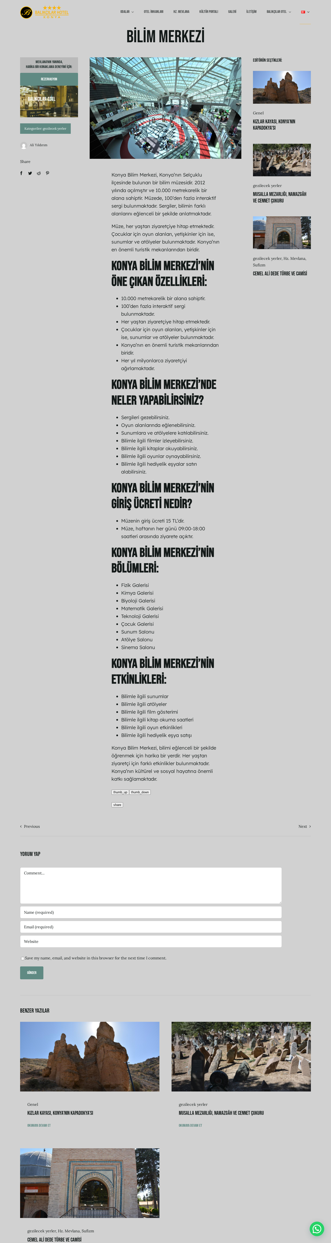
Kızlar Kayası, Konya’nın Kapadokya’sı (274, 124)
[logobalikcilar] (44, 7)
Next (303, 826)
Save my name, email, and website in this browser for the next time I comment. (95, 958)
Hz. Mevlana (294, 258)
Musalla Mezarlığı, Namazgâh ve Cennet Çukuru (279, 197)
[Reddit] (38, 173)
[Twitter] (30, 173)
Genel (258, 112)
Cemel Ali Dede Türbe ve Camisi (280, 274)
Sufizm (259, 264)
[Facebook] (21, 173)
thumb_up (120, 792)
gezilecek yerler (54, 129)
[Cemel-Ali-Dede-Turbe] (282, 218)
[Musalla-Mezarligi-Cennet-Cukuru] (282, 145)
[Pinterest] (47, 173)
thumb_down (140, 792)
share (117, 805)
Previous (32, 826)
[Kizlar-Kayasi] (282, 72)
